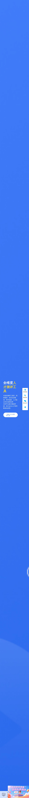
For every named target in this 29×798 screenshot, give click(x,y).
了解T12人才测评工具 (10, 415)
